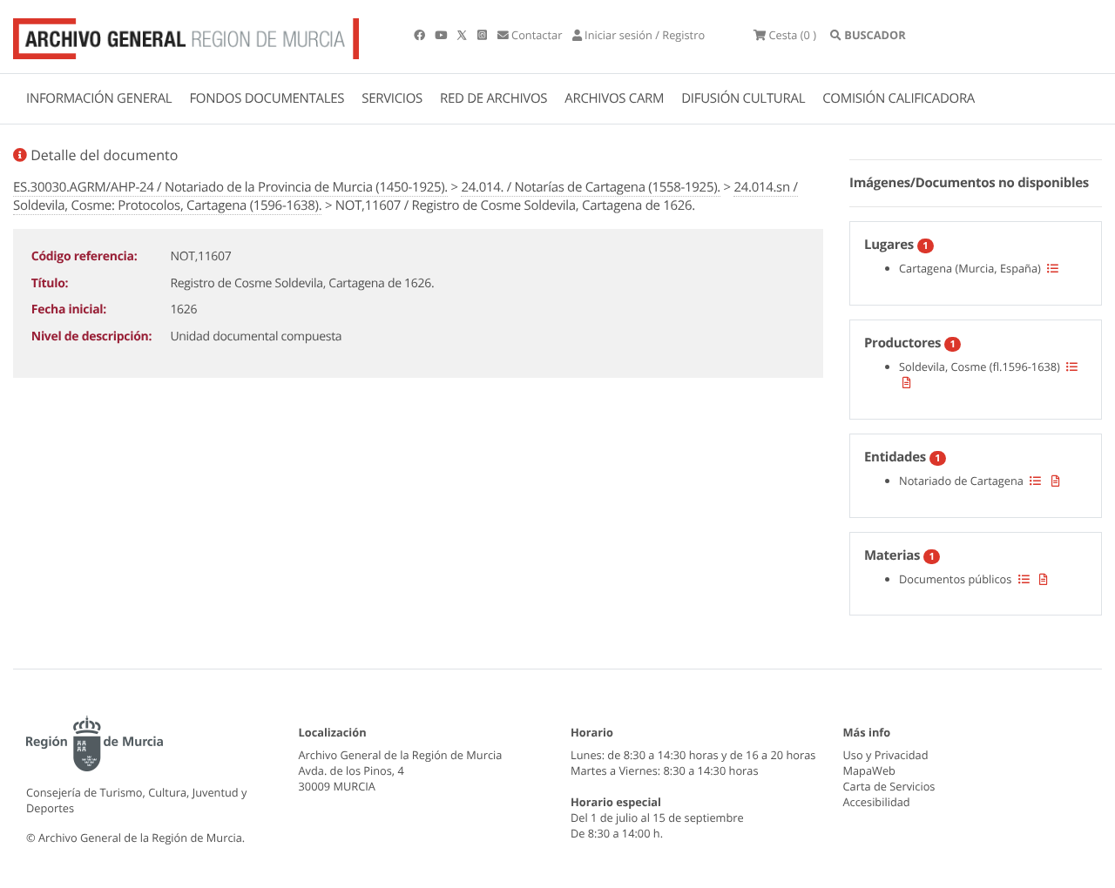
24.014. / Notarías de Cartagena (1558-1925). (590, 187)
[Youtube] (442, 35)
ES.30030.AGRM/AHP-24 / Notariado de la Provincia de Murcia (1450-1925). (230, 187)
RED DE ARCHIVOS (493, 98)
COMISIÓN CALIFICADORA (898, 98)
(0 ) (792, 35)
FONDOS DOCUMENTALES (266, 98)
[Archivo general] (186, 35)
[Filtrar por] (1053, 268)
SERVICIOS (392, 98)
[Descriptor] (907, 382)
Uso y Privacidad (886, 755)
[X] (463, 35)
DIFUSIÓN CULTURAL (743, 98)
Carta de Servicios (889, 786)
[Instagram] (483, 35)
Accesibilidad (876, 802)
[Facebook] (421, 35)
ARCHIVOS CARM (614, 98)
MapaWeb (869, 770)
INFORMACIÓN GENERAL (99, 98)
